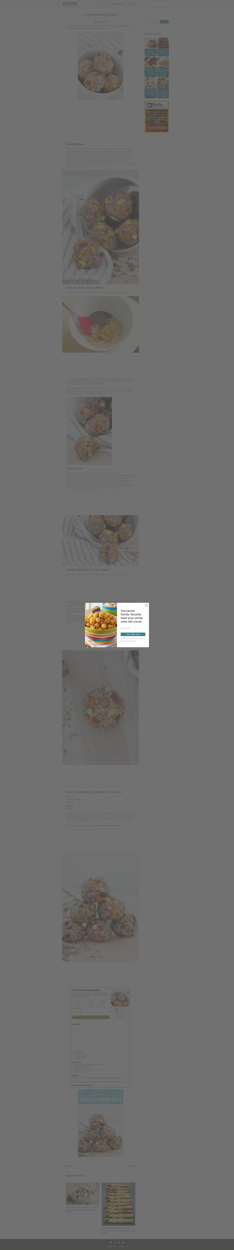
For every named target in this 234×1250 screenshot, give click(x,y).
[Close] (146, 605)
